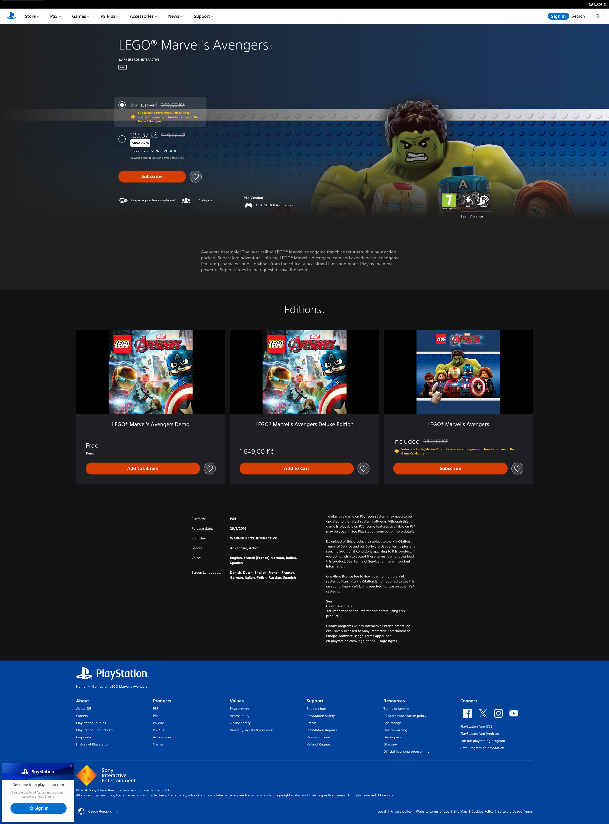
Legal (382, 811)
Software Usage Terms (515, 811)
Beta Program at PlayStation (482, 748)
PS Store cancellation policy (404, 716)
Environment (239, 708)
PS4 (156, 716)
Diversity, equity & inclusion (251, 730)
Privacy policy (401, 811)
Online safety (240, 723)
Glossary (390, 744)
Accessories (142, 16)
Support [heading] (315, 701)
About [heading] (82, 701)
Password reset (318, 737)
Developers (392, 737)
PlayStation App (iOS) (476, 726)
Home (80, 686)
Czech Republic (100, 811)
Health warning (395, 730)
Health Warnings (339, 606)
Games (79, 16)
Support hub (316, 708)
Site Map (460, 811)
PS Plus (108, 16)
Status (311, 723)
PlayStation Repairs (322, 730)
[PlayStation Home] (11, 16)
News (173, 16)
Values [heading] (237, 701)
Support (202, 16)
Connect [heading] (468, 701)
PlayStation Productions (94, 730)
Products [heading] (162, 701)
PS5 (54, 16)
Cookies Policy (482, 811)
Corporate (83, 737)
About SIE (83, 708)
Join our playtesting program (482, 741)
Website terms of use (432, 811)
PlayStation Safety (321, 716)
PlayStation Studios (91, 723)
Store (30, 16)
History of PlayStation (92, 744)
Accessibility (239, 716)
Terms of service (396, 708)
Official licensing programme (406, 751)
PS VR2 (158, 723)
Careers (82, 716)
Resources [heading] (394, 701)
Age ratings (392, 723)
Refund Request (319, 744)
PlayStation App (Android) (480, 733)
